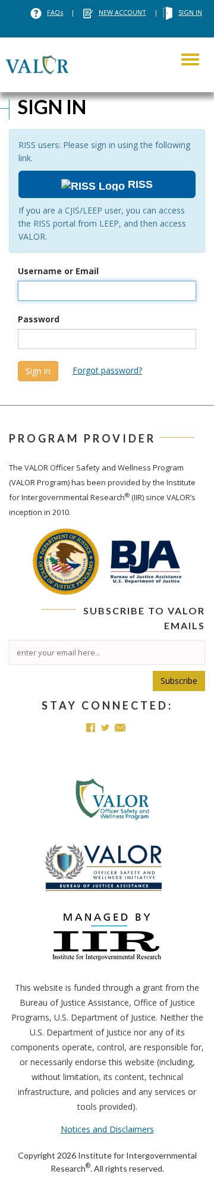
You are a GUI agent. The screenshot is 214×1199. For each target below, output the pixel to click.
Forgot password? (107, 370)
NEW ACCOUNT (122, 12)
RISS (139, 184)
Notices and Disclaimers (107, 1129)
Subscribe (178, 680)
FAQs (55, 12)
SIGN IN (190, 12)
